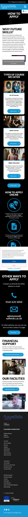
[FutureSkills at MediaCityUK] (8, 7)
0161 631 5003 (9, 493)
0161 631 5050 (14, 302)
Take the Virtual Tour (10, 389)
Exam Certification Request (11, 485)
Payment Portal (8, 467)
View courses (13, 111)
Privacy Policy (7, 469)
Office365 (6, 481)
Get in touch (13, 332)
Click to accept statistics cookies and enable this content (14, 62)
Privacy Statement (17, 268)
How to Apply (7, 443)
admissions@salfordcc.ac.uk (14, 317)
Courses (6, 441)
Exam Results (7, 483)
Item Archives (7, 453)
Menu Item (6, 451)
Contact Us (16, 327)
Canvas (6, 479)
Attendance (7, 449)
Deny (14, 265)
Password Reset (8, 477)
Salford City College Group (19, 2)
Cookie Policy (10, 268)
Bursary (6, 445)
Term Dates (7, 463)
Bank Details (7, 487)
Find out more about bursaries (12, 354)
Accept (14, 261)
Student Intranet (8, 475)
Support (6, 447)
